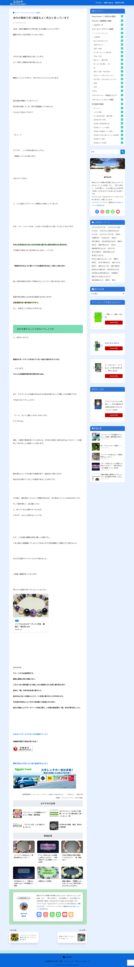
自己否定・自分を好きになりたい (108, 79)
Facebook (39, 917)
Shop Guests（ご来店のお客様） (107, 16)
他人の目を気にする (108, 41)
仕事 (108, 87)
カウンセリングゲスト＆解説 (42, 794)
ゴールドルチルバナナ (98, 227)
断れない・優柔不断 (76, 794)
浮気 (94, 262)
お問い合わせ (108, 3)
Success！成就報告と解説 (107, 21)
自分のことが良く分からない (108, 75)
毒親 (116, 259)
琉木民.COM (119, 3)
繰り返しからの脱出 (98, 269)
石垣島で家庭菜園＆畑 (108, 123)
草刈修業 (115, 273)
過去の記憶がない (97, 280)
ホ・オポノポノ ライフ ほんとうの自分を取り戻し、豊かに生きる (114, 368)
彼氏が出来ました (108, 252)
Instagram (45, 917)
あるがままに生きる (112, 343)
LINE (58, 917)
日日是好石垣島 (107, 104)
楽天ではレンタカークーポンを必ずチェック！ (30, 763)
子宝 (113, 245)
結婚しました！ (104, 266)
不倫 (118, 234)
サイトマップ (68, 961)
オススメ (108, 108)
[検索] (122, 152)
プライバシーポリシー (82, 961)
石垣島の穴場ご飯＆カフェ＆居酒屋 (108, 135)
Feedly (52, 917)
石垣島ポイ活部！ (108, 139)
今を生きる (105, 237)
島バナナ (111, 248)
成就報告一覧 (108, 25)
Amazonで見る (114, 322)
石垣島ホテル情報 (108, 143)
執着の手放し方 (104, 245)
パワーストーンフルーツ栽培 (107, 100)
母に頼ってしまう (97, 255)
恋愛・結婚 (108, 48)
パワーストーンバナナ (106, 234)
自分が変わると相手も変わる (100, 273)
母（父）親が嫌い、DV (108, 64)
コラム (107, 91)
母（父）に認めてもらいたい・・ (101, 259)
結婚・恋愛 (115, 266)
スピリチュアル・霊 (70, 798)
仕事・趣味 (96, 241)
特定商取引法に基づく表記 (54, 961)
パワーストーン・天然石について (107, 95)
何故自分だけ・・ (60, 794)
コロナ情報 (108, 112)
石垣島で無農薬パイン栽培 (108, 131)
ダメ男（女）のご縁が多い (108, 52)
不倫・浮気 (108, 56)
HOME (68, 957)
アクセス (99, 3)
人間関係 (108, 37)
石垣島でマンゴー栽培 (108, 127)
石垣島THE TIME (108, 120)
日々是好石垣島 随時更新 (108, 116)
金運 (108, 83)
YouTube (64, 917)
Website (71, 917)
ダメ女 (94, 230)
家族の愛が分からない (98, 248)
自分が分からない (113, 269)
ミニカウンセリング (108, 33)
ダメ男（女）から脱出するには (109, 230)
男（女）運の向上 (104, 262)
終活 (94, 266)
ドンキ (94, 234)
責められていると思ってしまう (101, 276)
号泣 (94, 245)
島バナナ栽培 (96, 252)
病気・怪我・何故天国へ (108, 71)
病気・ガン (116, 262)
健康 (120, 241)
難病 (81, 798)
